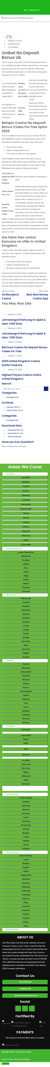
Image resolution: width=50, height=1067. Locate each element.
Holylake (26, 637)
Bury (26, 568)
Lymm (25, 707)
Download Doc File (15, 433)
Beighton (26, 833)
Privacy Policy (7, 1059)
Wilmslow (26, 680)
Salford (26, 580)
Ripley (25, 772)
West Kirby (25, 641)
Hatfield (25, 841)
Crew (25, 703)
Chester (25, 695)
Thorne (26, 845)
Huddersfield (25, 875)
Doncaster (25, 813)
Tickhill (26, 837)
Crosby (26, 626)
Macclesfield (25, 672)
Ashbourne (25, 776)
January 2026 (11, 410)
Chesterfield (25, 735)
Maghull (25, 653)
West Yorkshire (12, 852)
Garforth (25, 914)
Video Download (14, 436)
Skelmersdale (26, 509)
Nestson (25, 723)
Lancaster (26, 500)
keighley (25, 867)
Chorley (25, 518)
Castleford (25, 910)
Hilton (25, 780)
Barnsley (26, 809)
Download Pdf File (15, 430)
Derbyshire (10, 726)
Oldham (25, 564)
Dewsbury (25, 883)
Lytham (26, 540)
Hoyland (25, 829)
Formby (25, 630)
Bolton (26, 572)
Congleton (25, 715)
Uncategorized (12, 397)
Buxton (26, 739)
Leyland (25, 522)
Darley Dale (26, 764)
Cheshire (9, 660)
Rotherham (25, 806)
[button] (42, 18)
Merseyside (11, 595)
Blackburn (26, 482)
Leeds (26, 860)
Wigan (25, 576)
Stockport (26, 587)
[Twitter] (4, 10)
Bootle (26, 633)
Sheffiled (26, 802)
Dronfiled (26, 760)
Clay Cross (25, 768)
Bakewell (26, 755)
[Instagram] (10, 3)
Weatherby (25, 887)
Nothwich (26, 699)
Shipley (25, 922)
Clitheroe (26, 527)
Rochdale (26, 560)
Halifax (26, 871)
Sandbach (26, 711)
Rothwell (26, 918)
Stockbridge (26, 825)
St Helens (26, 618)
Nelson (26, 513)
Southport (26, 606)
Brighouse (25, 899)
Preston (25, 486)
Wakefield (25, 879)
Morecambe (26, 504)
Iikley (25, 926)
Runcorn (25, 687)
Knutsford (26, 676)
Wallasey (26, 614)
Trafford (25, 583)
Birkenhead (25, 610)
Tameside (26, 591)
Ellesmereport (26, 691)
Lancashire (10, 474)
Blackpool (26, 495)
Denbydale (25, 895)
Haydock (26, 622)
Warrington (25, 668)
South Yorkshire (12, 794)
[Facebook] (4, 3)
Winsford (26, 719)
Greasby (25, 657)
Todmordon (26, 891)
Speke (26, 645)
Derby (25, 743)
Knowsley (26, 649)
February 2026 (12, 407)
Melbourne (25, 784)
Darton (26, 817)
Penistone (25, 821)
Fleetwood (25, 536)
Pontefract (25, 906)
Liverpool (26, 602)
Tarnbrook (26, 531)
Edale (25, 749)
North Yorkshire (12, 929)
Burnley (25, 491)
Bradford (26, 863)
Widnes (25, 683)
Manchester (26, 556)
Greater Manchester (14, 549)
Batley (25, 902)
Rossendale (26, 545)
